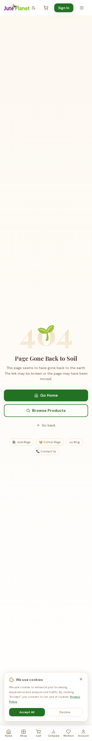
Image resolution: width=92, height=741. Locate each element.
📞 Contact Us (46, 451)
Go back (48, 425)
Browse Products (49, 410)
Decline (64, 712)
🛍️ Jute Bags (21, 442)
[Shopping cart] (45, 7)
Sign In (63, 8)
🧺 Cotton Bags (50, 442)
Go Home (49, 395)
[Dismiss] (81, 679)
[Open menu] (81, 7)
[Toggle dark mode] (34, 8)
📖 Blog (74, 442)
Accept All (26, 712)
